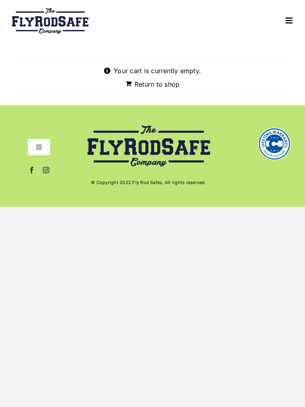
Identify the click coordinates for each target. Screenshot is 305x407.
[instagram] (46, 170)
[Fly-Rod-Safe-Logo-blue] (50, 11)
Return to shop (157, 84)
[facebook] (32, 170)
